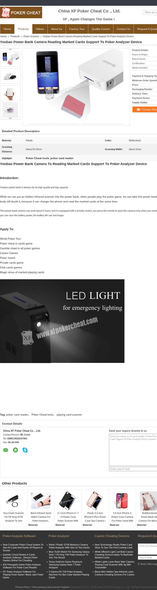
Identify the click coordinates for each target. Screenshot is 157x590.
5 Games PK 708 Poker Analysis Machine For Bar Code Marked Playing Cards (69, 574)
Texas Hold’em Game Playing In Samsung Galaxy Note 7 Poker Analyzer (65, 564)
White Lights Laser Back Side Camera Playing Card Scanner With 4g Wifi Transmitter (114, 564)
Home (7, 28)
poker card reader (17, 414)
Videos (40, 28)
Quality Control (101, 28)
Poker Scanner (31, 36)
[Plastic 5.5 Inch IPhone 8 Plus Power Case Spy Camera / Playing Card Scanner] (95, 500)
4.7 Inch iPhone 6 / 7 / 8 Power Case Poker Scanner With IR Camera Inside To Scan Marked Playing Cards (68, 517)
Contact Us (123, 28)
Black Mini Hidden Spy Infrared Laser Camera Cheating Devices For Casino (114, 573)
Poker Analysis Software (19, 536)
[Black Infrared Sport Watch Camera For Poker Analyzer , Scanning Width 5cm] (40, 500)
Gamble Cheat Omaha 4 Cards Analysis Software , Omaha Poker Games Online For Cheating (20, 557)
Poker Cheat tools (42, 414)
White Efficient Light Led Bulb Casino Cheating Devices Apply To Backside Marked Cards (114, 555)
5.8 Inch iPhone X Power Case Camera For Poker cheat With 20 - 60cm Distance (122, 517)
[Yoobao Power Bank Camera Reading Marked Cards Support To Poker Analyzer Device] (10, 59)
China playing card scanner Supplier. (51, 587)
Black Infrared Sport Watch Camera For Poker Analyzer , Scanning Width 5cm (41, 517)
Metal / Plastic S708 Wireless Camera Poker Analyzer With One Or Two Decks (69, 546)
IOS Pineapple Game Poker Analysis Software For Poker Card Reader (22, 566)
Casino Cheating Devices (112, 536)
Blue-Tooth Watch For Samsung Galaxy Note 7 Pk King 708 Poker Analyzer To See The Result (69, 555)
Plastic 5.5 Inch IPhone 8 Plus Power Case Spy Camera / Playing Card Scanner (95, 517)
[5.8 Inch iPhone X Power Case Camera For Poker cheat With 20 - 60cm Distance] (122, 500)
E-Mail (142, 563)
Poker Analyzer (59, 536)
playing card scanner (69, 414)
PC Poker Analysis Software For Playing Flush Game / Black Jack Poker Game (23, 574)
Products (23, 28)
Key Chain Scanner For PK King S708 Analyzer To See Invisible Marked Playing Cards (13, 517)
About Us (56, 28)
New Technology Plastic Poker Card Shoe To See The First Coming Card (113, 546)
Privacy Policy (22, 587)
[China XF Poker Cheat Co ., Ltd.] (21, 12)
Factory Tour (77, 28)
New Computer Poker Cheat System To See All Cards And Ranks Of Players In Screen (23, 547)
